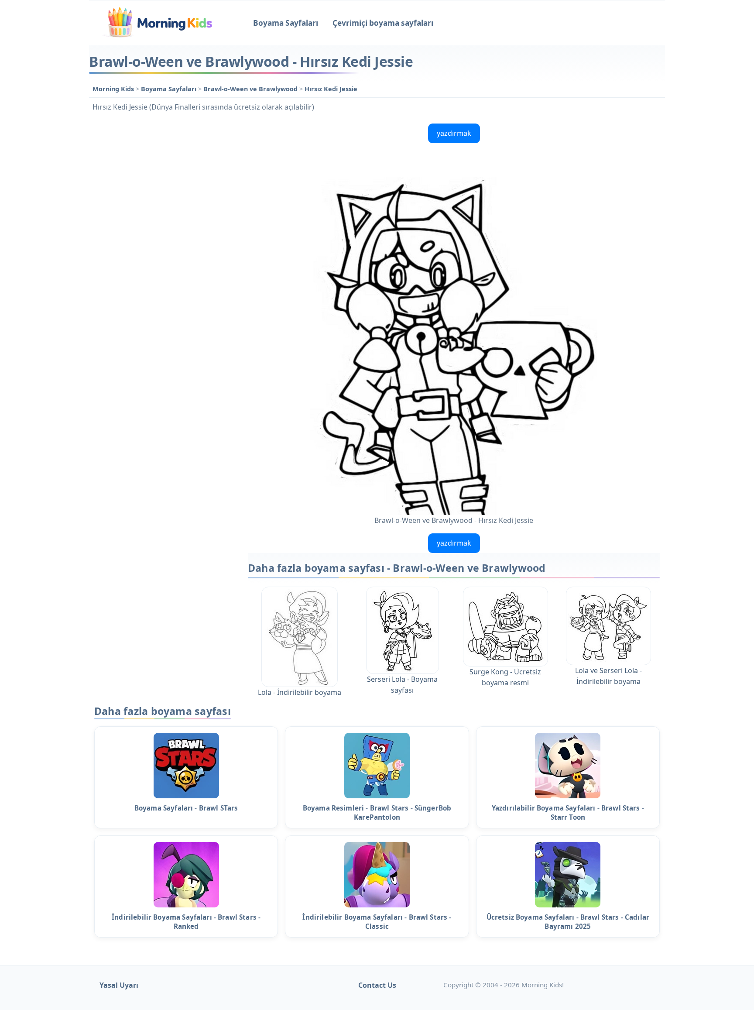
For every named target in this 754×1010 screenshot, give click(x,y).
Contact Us (377, 985)
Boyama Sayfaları (285, 23)
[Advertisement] (164, 251)
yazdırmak (454, 133)
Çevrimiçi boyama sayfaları (382, 23)
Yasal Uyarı (118, 985)
